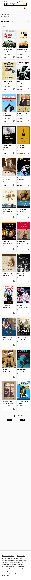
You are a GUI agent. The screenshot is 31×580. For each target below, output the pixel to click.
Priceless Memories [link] (22, 113)
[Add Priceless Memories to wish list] (29, 121)
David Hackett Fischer (9, 339)
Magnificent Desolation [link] (22, 177)
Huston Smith (22, 339)
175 (19, 416)
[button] (25, 16)
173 (13, 416)
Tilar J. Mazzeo (22, 147)
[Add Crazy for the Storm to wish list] (14, 153)
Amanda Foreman (8, 243)
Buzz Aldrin (21, 179)
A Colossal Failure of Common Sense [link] (22, 49)
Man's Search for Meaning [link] (22, 369)
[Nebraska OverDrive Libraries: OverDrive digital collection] (15, 3)
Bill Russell (21, 275)
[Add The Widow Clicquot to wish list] (29, 153)
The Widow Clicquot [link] (22, 145)
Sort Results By (5, 21)
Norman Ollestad (8, 147)
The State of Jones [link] (8, 81)
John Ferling (21, 211)
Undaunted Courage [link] (8, 401)
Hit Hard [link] (5, 369)
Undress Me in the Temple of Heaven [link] (22, 241)
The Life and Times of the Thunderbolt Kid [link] (22, 401)
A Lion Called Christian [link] (8, 209)
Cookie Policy (6, 575)
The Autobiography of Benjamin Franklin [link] (8, 273)
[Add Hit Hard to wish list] (14, 377)
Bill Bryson (21, 403)
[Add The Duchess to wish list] (14, 249)
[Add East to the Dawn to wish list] (14, 57)
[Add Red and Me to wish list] (29, 281)
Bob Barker (21, 115)
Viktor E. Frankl (22, 371)
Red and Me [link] (20, 273)
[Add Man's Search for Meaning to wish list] (29, 377)
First (10, 420)
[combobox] (12, 9)
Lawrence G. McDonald (23, 51)
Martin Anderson (8, 307)
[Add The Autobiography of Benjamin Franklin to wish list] (14, 281)
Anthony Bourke (8, 211)
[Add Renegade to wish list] (14, 121)
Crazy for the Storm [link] (8, 145)
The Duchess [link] (6, 241)
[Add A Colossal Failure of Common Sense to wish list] (29, 57)
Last (22, 420)
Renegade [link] (5, 113)
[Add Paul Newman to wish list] (14, 185)
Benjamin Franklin (8, 275)
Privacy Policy (21, 556)
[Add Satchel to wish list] (29, 89)
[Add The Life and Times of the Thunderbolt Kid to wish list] (29, 409)
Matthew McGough (23, 307)
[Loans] (24, 9)
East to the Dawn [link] (7, 49)
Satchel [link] (19, 81)
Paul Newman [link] (6, 177)
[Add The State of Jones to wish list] (14, 89)
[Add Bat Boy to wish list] (29, 313)
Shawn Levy (7, 179)
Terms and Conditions (8, 556)
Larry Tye (21, 83)
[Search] (2, 8)
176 (22, 416)
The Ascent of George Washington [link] (22, 209)
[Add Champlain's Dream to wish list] (14, 345)
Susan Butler (7, 51)
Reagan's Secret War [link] (8, 305)
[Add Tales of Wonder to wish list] (29, 345)
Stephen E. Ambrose (9, 403)
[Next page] (25, 416)
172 (10, 416)
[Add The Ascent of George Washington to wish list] (29, 217)
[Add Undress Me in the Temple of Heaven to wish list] (29, 249)
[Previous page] (7, 416)
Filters (4, 26)
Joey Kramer (7, 371)
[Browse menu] (28, 8)
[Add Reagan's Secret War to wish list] (14, 313)
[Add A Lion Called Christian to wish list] (14, 217)
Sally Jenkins (7, 83)
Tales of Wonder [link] (21, 337)
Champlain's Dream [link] (8, 337)
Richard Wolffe (7, 115)
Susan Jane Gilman (23, 243)
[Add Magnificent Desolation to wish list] (29, 185)
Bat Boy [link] (19, 305)
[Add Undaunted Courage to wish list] (14, 409)
